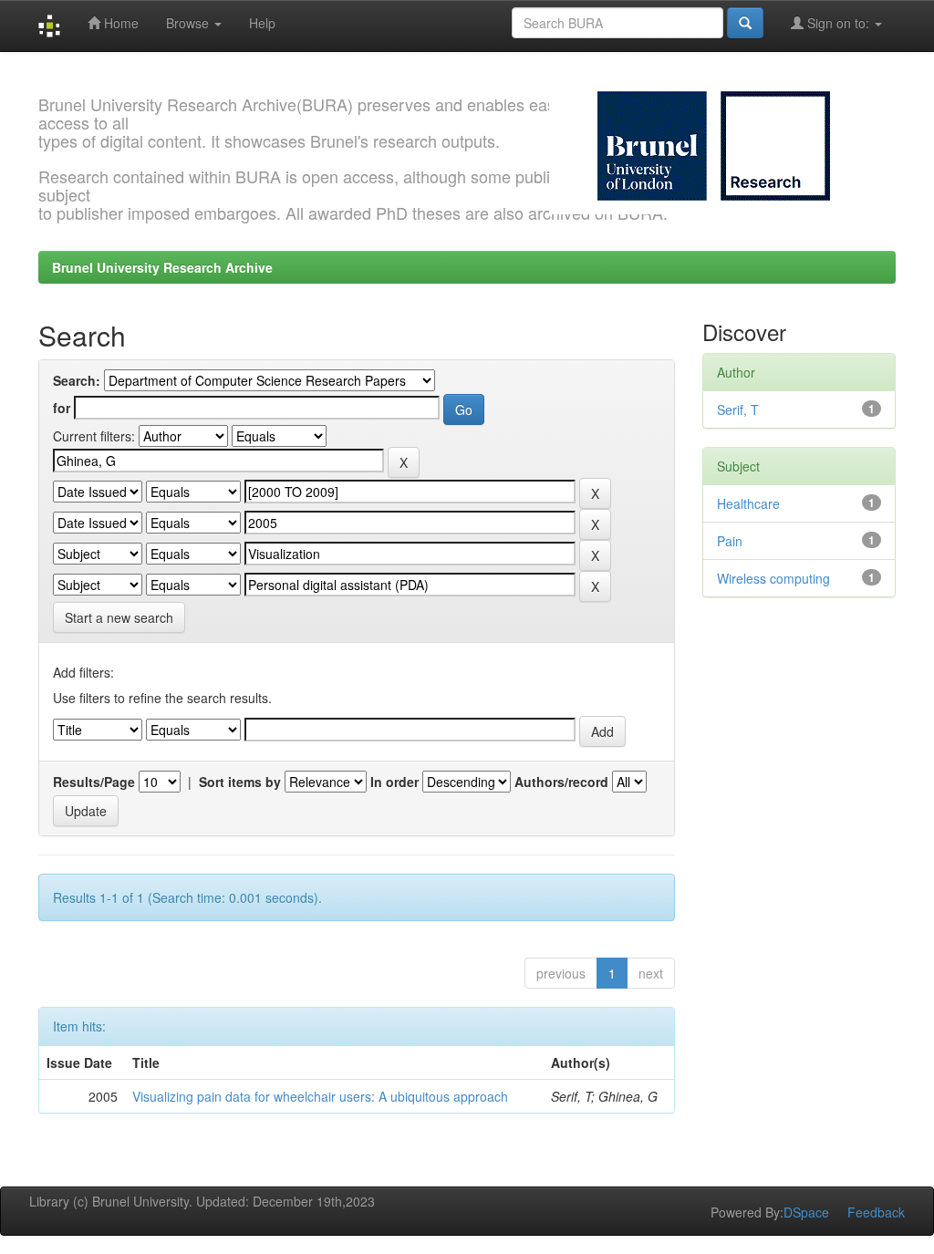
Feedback (876, 1212)
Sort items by (240, 781)
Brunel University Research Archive (162, 267)
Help (262, 23)
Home (119, 23)
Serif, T (738, 409)
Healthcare (748, 503)
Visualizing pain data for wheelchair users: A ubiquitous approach (320, 1096)
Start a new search (119, 617)
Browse (189, 23)
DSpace (806, 1212)
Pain (729, 541)
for (61, 408)
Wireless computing (773, 578)
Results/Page (94, 781)
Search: (76, 380)
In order (394, 781)
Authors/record (561, 781)
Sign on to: (838, 23)
